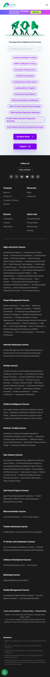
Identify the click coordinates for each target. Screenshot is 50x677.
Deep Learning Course (12, 481)
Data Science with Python (31, 478)
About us (6, 192)
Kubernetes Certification (24, 394)
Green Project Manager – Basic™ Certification (26, 326)
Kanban (6, 282)
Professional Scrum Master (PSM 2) (17, 273)
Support (23, 146)
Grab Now (36, 12)
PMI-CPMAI (25, 306)
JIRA (36, 279)
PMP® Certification (10, 306)
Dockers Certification (21, 392)
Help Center (8, 227)
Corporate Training (10, 200)
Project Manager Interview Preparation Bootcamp (22, 350)
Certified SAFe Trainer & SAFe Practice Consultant (22, 532)
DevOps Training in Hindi (22, 383)
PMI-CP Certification (30, 323)
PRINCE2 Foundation (23, 309)
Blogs (29, 192)
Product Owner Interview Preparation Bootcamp (21, 353)
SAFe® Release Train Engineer (21, 264)
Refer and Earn (25, 170)
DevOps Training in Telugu (13, 380)
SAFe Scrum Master (18, 258)
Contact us (7, 196)
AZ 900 (17, 389)
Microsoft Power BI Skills (12, 502)
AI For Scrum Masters (11, 270)
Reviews (6, 204)
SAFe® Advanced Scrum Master (25, 288)
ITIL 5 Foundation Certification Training (18, 547)
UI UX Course (32, 565)
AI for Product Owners (31, 291)
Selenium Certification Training (23, 445)
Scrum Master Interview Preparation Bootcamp (21, 356)
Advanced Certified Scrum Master (16, 285)
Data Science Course (29, 472)
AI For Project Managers (24, 332)
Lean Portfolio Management (33, 270)
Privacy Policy (32, 223)
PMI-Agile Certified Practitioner (31, 267)
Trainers (6, 223)
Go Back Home (23, 136)
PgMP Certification (12, 323)
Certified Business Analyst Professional (31, 320)
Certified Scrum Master (12, 253)
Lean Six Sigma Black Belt (29, 598)
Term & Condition (33, 219)
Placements (8, 219)
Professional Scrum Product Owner (25, 282)
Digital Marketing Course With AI (15, 580)
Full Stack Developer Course (14, 565)
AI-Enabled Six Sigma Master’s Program (18, 595)
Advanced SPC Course (11, 291)
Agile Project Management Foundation (18, 496)
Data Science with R (11, 478)
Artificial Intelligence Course (30, 475)
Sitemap (30, 230)
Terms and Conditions (12, 611)
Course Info (31, 196)
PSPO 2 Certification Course (21, 279)
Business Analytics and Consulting (16, 469)
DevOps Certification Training (30, 377)
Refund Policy (32, 227)
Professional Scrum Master (21, 255)
